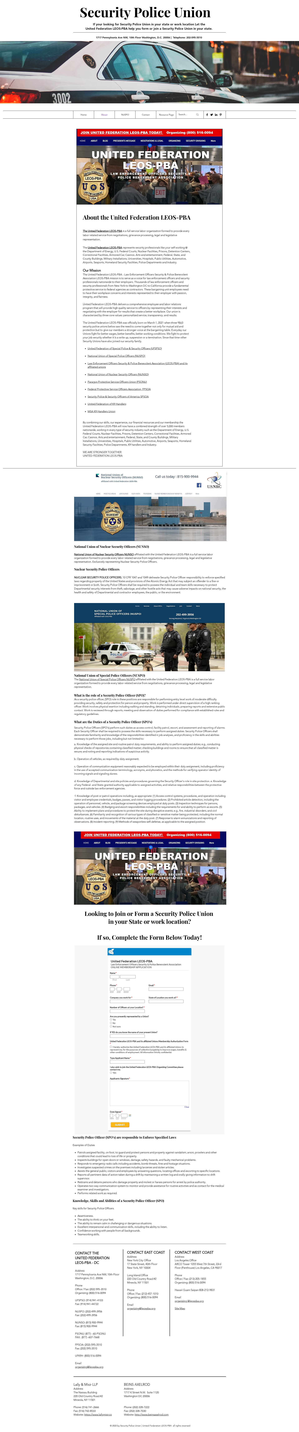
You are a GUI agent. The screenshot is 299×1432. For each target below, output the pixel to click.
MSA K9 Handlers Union (101, 411)
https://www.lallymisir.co (98, 1414)
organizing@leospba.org (89, 1366)
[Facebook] (207, 114)
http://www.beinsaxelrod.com (151, 1414)
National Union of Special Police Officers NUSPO (107, 679)
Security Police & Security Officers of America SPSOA (118, 396)
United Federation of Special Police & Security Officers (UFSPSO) (125, 348)
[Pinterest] (220, 114)
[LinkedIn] (216, 114)
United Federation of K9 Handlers (107, 403)
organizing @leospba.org (189, 1301)
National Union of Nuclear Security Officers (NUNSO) (118, 374)
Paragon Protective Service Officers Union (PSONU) (117, 381)
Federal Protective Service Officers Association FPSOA (119, 389)
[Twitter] (211, 114)
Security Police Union (145, 12)
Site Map (180, 1308)
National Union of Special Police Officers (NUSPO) (116, 355)
